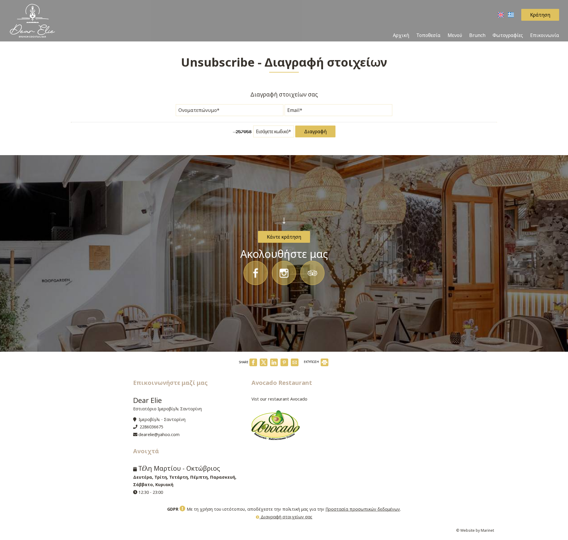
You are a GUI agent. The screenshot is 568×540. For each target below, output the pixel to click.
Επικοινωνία (544, 35)
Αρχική (401, 35)
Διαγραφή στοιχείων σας (285, 517)
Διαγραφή (315, 131)
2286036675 (151, 427)
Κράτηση (540, 15)
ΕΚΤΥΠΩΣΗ (312, 362)
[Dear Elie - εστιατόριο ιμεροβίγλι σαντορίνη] (32, 20)
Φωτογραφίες (508, 35)
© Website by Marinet (475, 530)
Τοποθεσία (428, 35)
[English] (501, 14)
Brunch (477, 35)
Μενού (455, 35)
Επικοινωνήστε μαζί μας (170, 383)
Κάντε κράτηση (284, 237)
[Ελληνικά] (510, 14)
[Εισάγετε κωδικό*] (273, 133)
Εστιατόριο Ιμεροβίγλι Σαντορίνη (167, 409)
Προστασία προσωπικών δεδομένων (362, 509)
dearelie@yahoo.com (159, 434)
